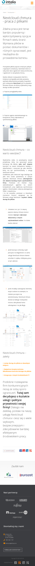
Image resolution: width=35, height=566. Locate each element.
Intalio (4, 12)
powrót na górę (10, 450)
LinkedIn (27, 450)
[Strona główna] (9, 4)
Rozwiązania (11, 12)
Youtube (24, 450)
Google (30, 450)
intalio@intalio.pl (11, 543)
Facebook (20, 450)
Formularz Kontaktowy (12, 550)
